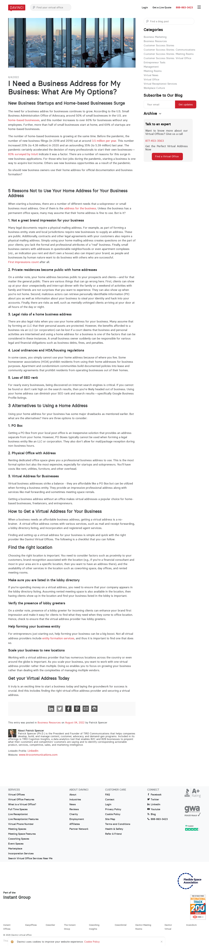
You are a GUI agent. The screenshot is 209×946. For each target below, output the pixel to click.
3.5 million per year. (104, 141)
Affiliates (74, 824)
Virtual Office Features (21, 799)
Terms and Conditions (117, 824)
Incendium (191, 925)
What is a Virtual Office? (22, 804)
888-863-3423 (184, 7)
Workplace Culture (154, 88)
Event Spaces (16, 843)
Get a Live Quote (162, 7)
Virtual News (151, 75)
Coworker (50, 925)
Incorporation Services (21, 853)
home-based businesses (24, 120)
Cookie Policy (112, 814)
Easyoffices (31, 925)
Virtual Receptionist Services (160, 83)
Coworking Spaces (18, 838)
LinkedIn (33, 751)
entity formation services (58, 638)
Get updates (186, 104)
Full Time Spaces (18, 809)
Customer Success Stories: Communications (169, 49)
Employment (76, 819)
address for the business (80, 208)
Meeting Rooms (153, 71)
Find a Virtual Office (167, 156)
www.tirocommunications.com (38, 754)
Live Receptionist (18, 814)
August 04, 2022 (75, 722)
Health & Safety (114, 829)
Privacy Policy (113, 809)
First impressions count (23, 262)
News (72, 804)
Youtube (155, 809)
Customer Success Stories (159, 45)
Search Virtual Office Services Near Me (30, 858)
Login (145, 7)
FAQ (107, 794)
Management (151, 66)
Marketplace (15, 848)
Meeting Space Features (22, 833)
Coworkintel (120, 925)
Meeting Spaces (17, 829)
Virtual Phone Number (21, 824)
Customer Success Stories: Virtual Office (167, 58)
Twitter (155, 799)
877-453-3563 (154, 141)
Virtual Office (151, 79)
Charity (73, 814)
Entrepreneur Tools (154, 62)
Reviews (74, 809)
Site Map (110, 819)
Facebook (156, 794)
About (72, 794)
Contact (109, 799)
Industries (75, 799)
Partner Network (78, 829)
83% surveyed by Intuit (23, 154)
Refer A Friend (113, 833)
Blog (153, 814)
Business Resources (49, 722)
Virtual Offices (16, 794)
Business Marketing (155, 36)
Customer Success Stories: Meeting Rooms (169, 53)
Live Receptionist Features (23, 819)
